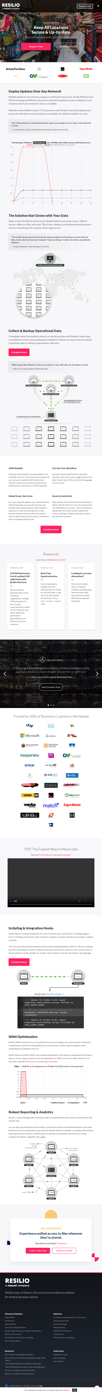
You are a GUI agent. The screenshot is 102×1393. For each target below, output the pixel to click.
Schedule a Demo (64, 1251)
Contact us (61, 1243)
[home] (11, 6)
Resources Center (58, 560)
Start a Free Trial (38, 1251)
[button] (5, 674)
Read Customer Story (51, 687)
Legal (40, 1386)
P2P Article (43, 855)
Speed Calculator (64, 855)
